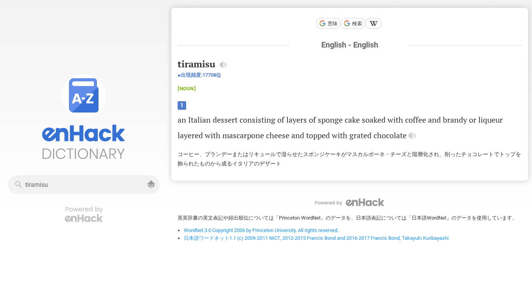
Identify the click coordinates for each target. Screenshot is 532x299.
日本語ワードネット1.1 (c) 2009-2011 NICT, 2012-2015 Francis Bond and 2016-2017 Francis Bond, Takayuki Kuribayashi (316, 238)
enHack (349, 202)
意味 (333, 23)
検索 (357, 23)
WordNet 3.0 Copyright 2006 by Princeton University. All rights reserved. (261, 230)
